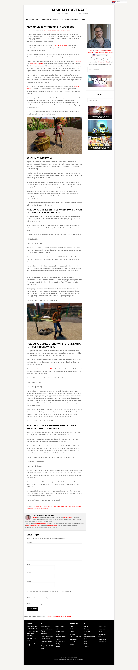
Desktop (50, 506)
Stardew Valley (60, 631)
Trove (42, 648)
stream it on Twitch (61, 45)
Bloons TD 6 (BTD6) (32, 631)
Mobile (72, 644)
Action (35, 506)
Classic (72, 626)
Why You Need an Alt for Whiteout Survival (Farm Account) (100, 148)
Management (73, 639)
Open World (70, 506)
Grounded (55, 506)
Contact (96, 50)
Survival (39, 508)
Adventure (40, 506)
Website (29, 581)
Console (45, 506)
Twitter (102, 50)
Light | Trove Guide (100, 134)
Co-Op (71, 629)
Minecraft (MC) (45, 626)
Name (29, 564)
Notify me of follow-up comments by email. (39, 598)
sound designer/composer (41, 523)
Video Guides (108, 52)
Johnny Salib (107, 58)
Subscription (101, 634)
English (98, 55)
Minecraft (79, 61)
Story (35, 508)
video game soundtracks (33, 525)
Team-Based (45, 508)
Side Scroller (102, 626)
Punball (58, 646)
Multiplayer (64, 506)
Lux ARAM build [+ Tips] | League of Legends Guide (100, 117)
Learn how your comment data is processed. (58, 616)
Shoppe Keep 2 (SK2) (47, 646)
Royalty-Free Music (103, 62)
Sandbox (78, 506)
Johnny (35, 517)
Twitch (96, 52)
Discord (90, 52)
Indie (59, 506)
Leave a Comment (65, 30)
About (91, 50)
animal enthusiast (52, 525)
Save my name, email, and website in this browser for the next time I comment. (49, 592)
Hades (57, 629)
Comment (30, 542)
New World (44, 633)
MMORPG (72, 642)
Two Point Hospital (61, 636)
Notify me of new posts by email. (36, 604)
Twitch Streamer (68, 517)
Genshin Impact (60, 626)
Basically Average (69, 10)
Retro (85, 641)
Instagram (108, 50)
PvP (85, 634)
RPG (75, 506)
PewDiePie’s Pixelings (47, 636)
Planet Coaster (45, 639)
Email (29, 572)
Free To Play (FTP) (75, 636)
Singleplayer (30, 508)
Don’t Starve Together (36, 63)
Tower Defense (102, 642)
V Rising (58, 639)
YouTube (101, 52)
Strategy (100, 631)
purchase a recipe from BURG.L (44, 369)
